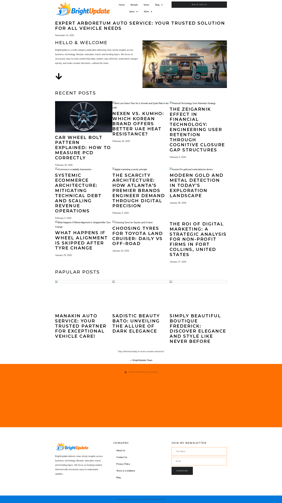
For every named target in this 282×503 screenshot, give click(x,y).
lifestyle (134, 5)
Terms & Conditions (125, 470)
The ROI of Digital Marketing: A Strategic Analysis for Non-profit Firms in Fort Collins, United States (198, 239)
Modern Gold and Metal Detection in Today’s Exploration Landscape (197, 185)
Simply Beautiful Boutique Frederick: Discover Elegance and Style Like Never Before (198, 328)
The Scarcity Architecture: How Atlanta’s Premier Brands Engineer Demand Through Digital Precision (138, 190)
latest (131, 11)
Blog (157, 5)
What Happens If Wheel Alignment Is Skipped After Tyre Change (81, 240)
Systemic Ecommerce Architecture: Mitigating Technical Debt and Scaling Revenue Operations (78, 193)
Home (122, 5)
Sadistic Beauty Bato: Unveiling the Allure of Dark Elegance (136, 323)
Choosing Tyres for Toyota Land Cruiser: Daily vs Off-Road (137, 236)
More (146, 11)
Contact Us (121, 457)
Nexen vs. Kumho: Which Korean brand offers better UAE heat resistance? (138, 123)
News (146, 5)
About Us (120, 450)
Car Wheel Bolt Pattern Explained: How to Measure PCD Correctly (83, 147)
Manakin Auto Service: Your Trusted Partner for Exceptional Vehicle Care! (80, 326)
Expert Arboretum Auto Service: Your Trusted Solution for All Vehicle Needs (140, 26)
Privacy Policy (123, 464)
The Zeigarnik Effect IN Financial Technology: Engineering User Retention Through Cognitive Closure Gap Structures (197, 129)
